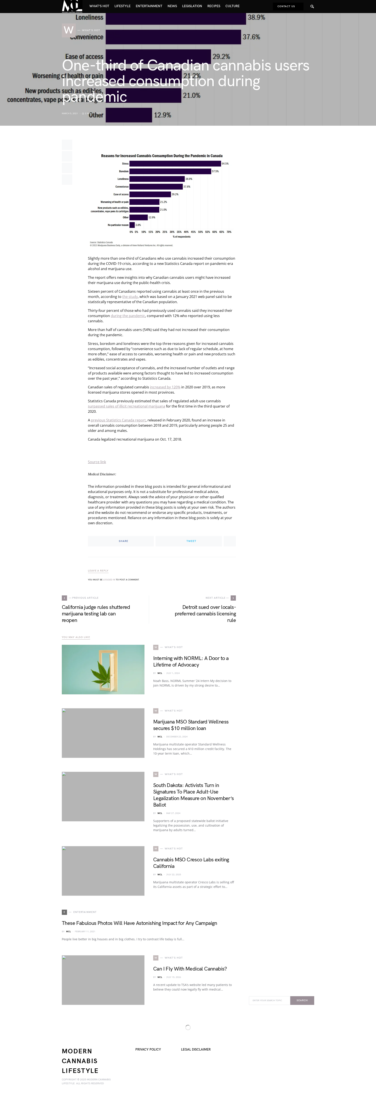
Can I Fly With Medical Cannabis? (190, 969)
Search (302, 1000)
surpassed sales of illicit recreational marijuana (126, 406)
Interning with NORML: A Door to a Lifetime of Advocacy (190, 661)
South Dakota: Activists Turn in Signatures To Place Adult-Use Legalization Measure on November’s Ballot (193, 795)
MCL (160, 673)
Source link (97, 461)
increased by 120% (165, 387)
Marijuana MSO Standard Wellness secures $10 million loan (190, 725)
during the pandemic (128, 315)
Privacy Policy (148, 1050)
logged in (109, 579)
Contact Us (286, 6)
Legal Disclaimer (196, 1050)
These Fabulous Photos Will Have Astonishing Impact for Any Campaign (139, 923)
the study (130, 296)
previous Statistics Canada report (118, 420)
